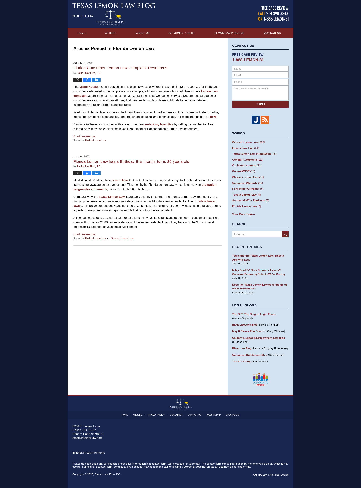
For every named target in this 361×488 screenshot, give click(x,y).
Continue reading (84, 136)
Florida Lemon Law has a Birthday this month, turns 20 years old (131, 161)
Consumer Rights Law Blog (249, 354)
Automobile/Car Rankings (250, 200)
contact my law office (158, 124)
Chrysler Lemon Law (248, 177)
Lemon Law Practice (229, 32)
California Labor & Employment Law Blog (258, 337)
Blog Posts (232, 415)
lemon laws (120, 180)
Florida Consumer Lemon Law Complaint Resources (120, 68)
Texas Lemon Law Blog (113, 14)
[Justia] (255, 120)
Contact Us (272, 32)
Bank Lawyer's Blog (245, 324)
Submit (260, 104)
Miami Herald (88, 86)
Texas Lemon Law (112, 196)
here (213, 116)
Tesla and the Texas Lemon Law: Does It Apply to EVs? (258, 257)
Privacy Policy (156, 415)
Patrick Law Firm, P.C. (108, 474)
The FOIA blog (241, 361)
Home (81, 32)
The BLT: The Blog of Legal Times (254, 314)
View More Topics (243, 213)
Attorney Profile (182, 32)
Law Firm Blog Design (270, 474)
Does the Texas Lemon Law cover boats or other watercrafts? (259, 286)
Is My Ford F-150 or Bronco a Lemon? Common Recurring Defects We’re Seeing (258, 272)
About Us (142, 32)
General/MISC (243, 171)
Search (285, 234)
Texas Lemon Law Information (254, 153)
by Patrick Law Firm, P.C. (273, 13)
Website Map (214, 415)
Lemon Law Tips (245, 147)
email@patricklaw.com (87, 438)
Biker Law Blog (242, 348)
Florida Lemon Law (95, 140)
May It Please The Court (247, 331)
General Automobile (247, 159)
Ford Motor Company (248, 188)
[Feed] (264, 120)
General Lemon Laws (122, 238)
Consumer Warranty (247, 182)
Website (111, 32)
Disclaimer (176, 415)
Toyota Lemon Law (246, 194)
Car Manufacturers (247, 165)
